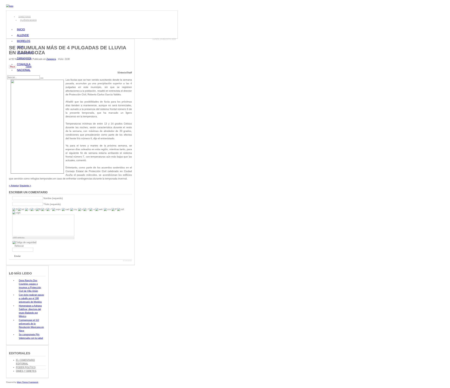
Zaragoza (51, 59)
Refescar (19, 246)
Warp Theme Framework (27, 382)
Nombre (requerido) (53, 198)
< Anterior (14, 185)
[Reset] (41, 78)
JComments (127, 261)
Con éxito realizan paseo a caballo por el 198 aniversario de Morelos (31, 298)
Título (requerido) (52, 204)
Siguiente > (25, 185)
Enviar (17, 256)
